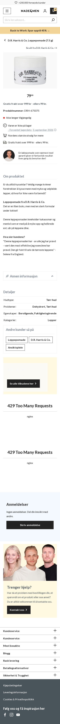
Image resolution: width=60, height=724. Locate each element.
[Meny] (7, 11)
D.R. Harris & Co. (41, 339)
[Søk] (53, 20)
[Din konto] (45, 11)
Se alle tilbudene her (22, 383)
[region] (30, 70)
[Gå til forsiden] (30, 11)
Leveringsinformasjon (15, 692)
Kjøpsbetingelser (12, 685)
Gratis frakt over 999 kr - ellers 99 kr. (25, 103)
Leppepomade (16, 339)
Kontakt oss (17, 609)
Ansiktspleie (15, 347)
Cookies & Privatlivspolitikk (18, 699)
